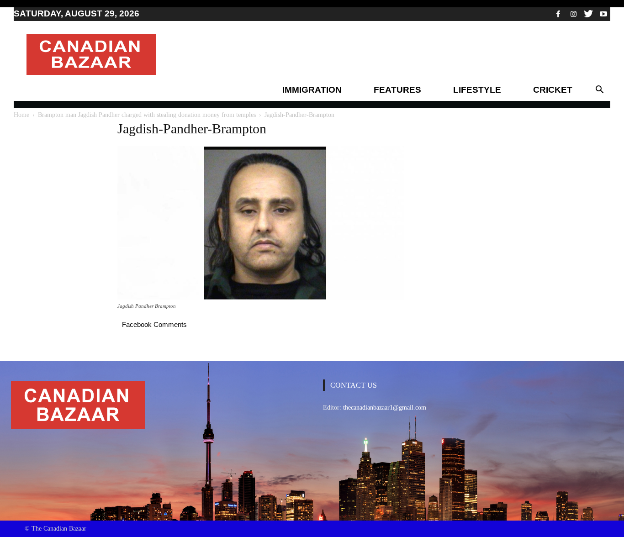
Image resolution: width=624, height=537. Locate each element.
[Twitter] (588, 13)
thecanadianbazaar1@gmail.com (384, 407)
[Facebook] (558, 13)
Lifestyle (477, 90)
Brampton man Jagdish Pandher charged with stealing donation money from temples (147, 114)
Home (21, 114)
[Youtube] (603, 13)
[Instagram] (573, 13)
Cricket (552, 90)
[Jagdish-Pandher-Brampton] (260, 297)
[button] (599, 90)
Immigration (312, 90)
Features (397, 90)
